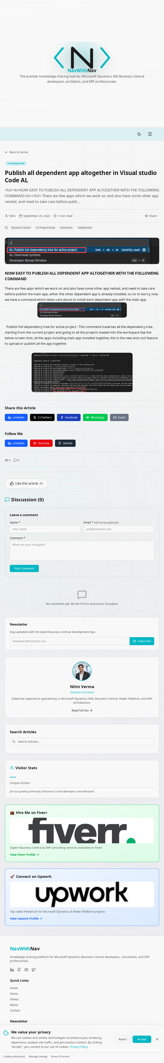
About (14, 1005)
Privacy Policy (79, 1047)
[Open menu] (150, 134)
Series (14, 993)
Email (121, 417)
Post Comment (24, 568)
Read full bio (80, 710)
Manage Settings (38, 1056)
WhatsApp (95, 417)
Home (14, 988)
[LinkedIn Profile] (12, 970)
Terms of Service (60, 1056)
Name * (15, 522)
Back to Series (19, 152)
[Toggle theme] (139, 134)
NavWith (25, 948)
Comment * (17, 538)
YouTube (43, 443)
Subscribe (144, 641)
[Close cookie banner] (157, 1039)
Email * (101, 522)
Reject (123, 1039)
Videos (14, 999)
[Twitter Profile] (34, 970)
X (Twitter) (44, 417)
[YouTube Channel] (26, 970)
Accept (141, 1039)
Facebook (71, 417)
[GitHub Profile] (19, 970)
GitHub (67, 443)
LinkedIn (18, 417)
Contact (15, 1010)
